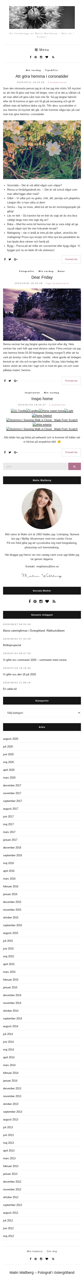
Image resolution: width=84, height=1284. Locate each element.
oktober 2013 (10, 1104)
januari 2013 (10, 1173)
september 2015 (12, 925)
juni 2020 (8, 754)
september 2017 (12, 800)
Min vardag (33, 70)
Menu (43, 50)
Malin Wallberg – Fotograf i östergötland (42, 1273)
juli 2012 (8, 1220)
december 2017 (12, 785)
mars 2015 (9, 971)
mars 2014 (9, 1065)
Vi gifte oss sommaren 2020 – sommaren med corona (34, 659)
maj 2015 (8, 956)
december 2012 (12, 1181)
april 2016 (8, 870)
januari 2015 (10, 987)
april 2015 (8, 964)
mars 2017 (9, 832)
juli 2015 (8, 940)
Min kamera (35, 1251)
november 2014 (12, 1003)
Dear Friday (42, 277)
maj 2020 (8, 762)
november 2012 (12, 1189)
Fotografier (26, 271)
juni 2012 (8, 1228)
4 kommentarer (57, 82)
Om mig (52, 1251)
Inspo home (42, 398)
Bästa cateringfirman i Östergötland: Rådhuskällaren (34, 630)
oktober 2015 (10, 917)
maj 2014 (8, 1049)
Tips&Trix (51, 70)
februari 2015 (10, 979)
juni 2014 (8, 1041)
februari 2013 (10, 1166)
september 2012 (12, 1205)
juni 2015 (8, 948)
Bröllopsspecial (12, 645)
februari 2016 (10, 886)
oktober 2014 (10, 1010)
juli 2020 (8, 746)
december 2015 (12, 902)
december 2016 (12, 847)
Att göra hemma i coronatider (42, 76)
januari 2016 (10, 894)
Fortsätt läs (71, 259)
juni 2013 (8, 1135)
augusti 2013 (10, 1119)
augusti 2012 (10, 1212)
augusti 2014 (10, 1026)
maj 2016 (8, 863)
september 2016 (12, 855)
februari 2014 (10, 1072)
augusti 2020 (10, 738)
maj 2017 (8, 824)
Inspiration (32, 393)
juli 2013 (8, 1127)
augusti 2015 (10, 933)
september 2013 (12, 1111)
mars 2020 (9, 777)
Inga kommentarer (57, 283)
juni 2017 (8, 816)
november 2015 (12, 909)
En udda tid (10, 688)
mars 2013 (9, 1158)
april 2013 (8, 1150)
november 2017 (12, 793)
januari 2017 (10, 839)
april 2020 (8, 769)
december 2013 (12, 1088)
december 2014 (12, 995)
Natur (61, 271)
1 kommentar (57, 405)
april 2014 (8, 1057)
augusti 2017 (10, 808)
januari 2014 (10, 1080)
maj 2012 (8, 1236)
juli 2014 (8, 1034)
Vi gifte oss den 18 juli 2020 (19, 674)
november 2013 (12, 1096)
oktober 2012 (10, 1197)
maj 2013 (8, 1142)
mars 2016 (9, 878)
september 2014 (12, 1018)
